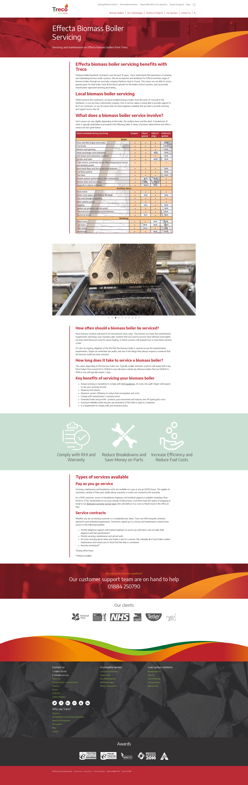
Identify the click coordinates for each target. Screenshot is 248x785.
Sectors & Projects (154, 13)
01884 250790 (124, 586)
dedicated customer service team (101, 504)
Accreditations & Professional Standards (68, 717)
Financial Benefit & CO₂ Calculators (153, 4)
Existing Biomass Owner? (108, 4)
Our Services (172, 13)
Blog (188, 4)
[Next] (191, 279)
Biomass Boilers (116, 13)
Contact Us (186, 13)
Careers (55, 731)
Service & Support (177, 4)
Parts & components (108, 686)
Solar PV (151, 675)
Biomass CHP (153, 686)
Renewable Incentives (129, 4)
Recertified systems (108, 679)
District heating (154, 679)
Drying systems (154, 682)
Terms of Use (78, 771)
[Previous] (56, 279)
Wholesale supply (107, 682)
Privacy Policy (88, 771)
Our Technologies (135, 13)
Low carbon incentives (109, 671)
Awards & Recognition (61, 720)
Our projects (57, 724)
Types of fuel (105, 675)
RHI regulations (128, 384)
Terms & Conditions (99, 771)
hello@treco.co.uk (61, 675)
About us (56, 713)
